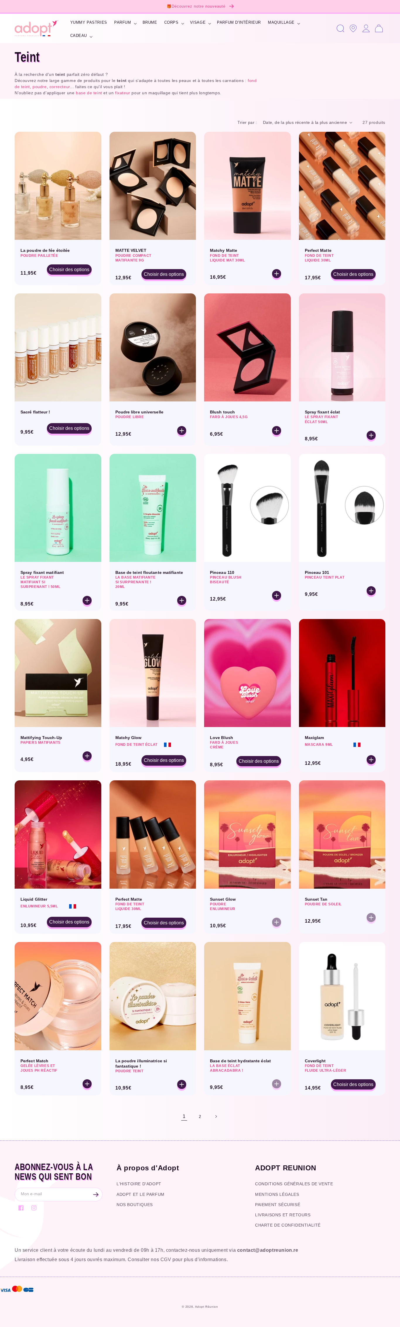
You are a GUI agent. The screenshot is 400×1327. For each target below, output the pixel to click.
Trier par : (247, 122)
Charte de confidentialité (288, 1225)
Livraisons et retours (283, 1215)
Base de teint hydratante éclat (240, 1060)
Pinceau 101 (317, 572)
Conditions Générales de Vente (294, 1183)
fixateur (122, 92)
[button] (125, 23)
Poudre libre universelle (139, 412)
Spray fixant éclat (322, 412)
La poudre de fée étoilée (45, 250)
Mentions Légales (277, 1194)
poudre (40, 86)
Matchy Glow (128, 737)
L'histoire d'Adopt (139, 1183)
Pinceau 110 (222, 572)
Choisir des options (69, 269)
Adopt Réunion (206, 1306)
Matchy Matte (223, 250)
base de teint (89, 92)
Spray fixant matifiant (42, 572)
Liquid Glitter (33, 899)
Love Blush (221, 737)
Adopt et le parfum (141, 1194)
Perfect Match (34, 1060)
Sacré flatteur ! (35, 412)
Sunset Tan (316, 899)
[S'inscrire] (95, 1194)
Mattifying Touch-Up (41, 737)
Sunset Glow (223, 899)
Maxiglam (314, 737)
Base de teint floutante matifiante (149, 572)
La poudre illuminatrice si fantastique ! (141, 1063)
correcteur (59, 86)
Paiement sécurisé (277, 1204)
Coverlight (315, 1060)
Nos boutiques (135, 1204)
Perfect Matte (318, 250)
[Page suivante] (215, 1116)
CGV (165, 1259)
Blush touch (222, 412)
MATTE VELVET (130, 250)
